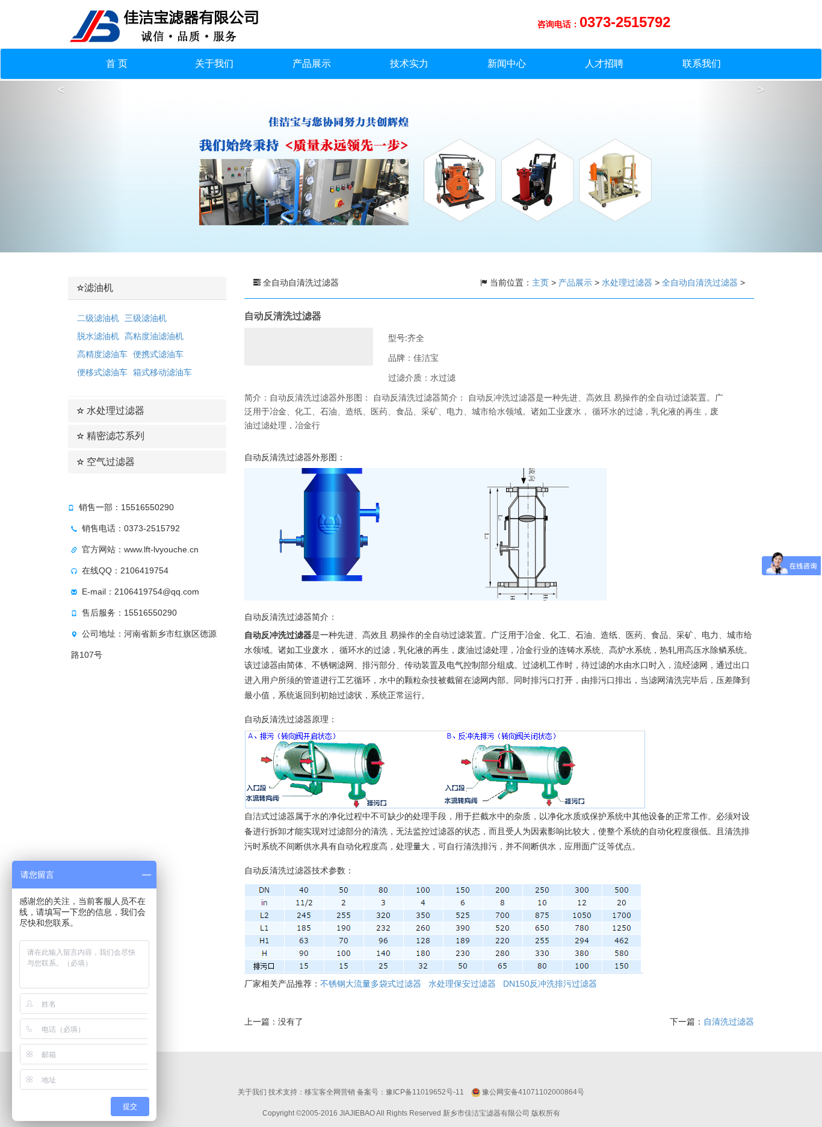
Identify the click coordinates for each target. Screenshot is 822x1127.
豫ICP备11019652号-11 (425, 1092)
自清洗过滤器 (728, 1021)
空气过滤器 (109, 462)
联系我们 (701, 63)
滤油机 (98, 288)
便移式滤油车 (102, 372)
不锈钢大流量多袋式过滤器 (370, 983)
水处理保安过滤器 (462, 983)
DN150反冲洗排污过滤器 (550, 983)
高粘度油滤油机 (154, 336)
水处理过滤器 (114, 410)
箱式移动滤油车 (162, 372)
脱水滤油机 (98, 336)
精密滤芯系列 (114, 436)
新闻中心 (506, 63)
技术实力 (409, 63)
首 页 (117, 63)
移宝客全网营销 (329, 1092)
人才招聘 (604, 63)
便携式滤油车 (158, 354)
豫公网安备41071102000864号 (533, 1092)
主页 (541, 282)
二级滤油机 (98, 318)
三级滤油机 (146, 318)
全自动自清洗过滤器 (700, 282)
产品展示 (311, 63)
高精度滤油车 (102, 354)
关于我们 (214, 63)
